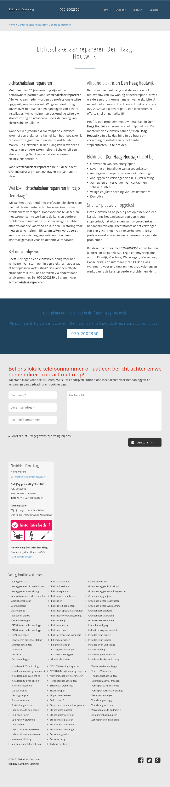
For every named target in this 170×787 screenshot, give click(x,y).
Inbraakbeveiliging (98, 625)
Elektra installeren (60, 586)
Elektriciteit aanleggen (63, 605)
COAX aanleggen (20, 634)
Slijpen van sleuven (60, 695)
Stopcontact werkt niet (62, 714)
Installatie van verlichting (101, 644)
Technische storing (60, 743)
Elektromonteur (59, 625)
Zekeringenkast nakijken (104, 714)
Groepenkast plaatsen (100, 610)
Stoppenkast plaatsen (61, 719)
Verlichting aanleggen (102, 700)
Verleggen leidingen (102, 695)
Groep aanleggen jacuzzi (101, 596)
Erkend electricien (60, 639)
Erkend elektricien (60, 644)
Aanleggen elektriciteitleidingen (28, 586)
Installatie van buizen (99, 634)
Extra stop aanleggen (62, 654)
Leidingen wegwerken (23, 719)
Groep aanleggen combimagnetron (107, 591)
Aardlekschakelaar (21, 600)
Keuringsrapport (20, 695)
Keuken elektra (19, 690)
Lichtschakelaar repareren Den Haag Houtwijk (44, 24)
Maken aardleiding (21, 739)
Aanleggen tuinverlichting (25, 591)
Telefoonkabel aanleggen (104, 666)
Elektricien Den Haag (21, 9)
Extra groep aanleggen (63, 649)
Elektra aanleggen (20, 659)
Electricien (16, 654)
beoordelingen (22, 556)
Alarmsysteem (18, 605)
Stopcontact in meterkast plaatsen (68, 705)
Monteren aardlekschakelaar (26, 743)
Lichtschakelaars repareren (25, 734)
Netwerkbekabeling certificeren (66, 675)
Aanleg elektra (19, 581)
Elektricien (56, 600)
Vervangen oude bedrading (106, 709)
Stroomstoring (57, 739)
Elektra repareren (60, 591)
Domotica (16, 649)
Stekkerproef (57, 700)
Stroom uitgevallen (60, 734)
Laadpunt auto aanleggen (25, 709)
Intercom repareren (21, 685)
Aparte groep (18, 610)
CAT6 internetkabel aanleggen (27, 630)
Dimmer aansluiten (21, 644)
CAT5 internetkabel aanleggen (27, 625)
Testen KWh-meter (101, 671)
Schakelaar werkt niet (61, 685)
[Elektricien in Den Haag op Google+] (158, 760)
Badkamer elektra (20, 615)
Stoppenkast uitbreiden (62, 724)
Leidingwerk (17, 724)
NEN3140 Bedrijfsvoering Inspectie (68, 671)
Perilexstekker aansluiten (63, 680)
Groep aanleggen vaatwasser (103, 600)
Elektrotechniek (59, 630)
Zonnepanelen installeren (105, 719)
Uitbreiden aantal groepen (105, 680)
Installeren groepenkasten (102, 654)
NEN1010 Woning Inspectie (64, 666)
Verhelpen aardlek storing (105, 685)
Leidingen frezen (20, 714)
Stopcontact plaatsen (61, 709)
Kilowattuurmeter (20, 700)
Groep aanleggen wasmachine (104, 605)
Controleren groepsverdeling (26, 639)
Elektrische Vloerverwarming (66, 615)
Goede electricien (60, 659)
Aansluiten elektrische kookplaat (28, 596)
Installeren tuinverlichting (25, 680)
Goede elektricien (97, 581)
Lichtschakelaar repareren (25, 729)
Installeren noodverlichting (25, 675)
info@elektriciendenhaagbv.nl (30, 476)
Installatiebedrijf (97, 649)
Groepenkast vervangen (101, 620)
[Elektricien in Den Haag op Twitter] (150, 760)
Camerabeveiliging (21, 620)
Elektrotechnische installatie (66, 634)
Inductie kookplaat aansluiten (104, 630)
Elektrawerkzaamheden (63, 596)
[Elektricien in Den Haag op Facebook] (141, 760)
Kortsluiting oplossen (22, 705)
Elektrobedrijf (58, 620)
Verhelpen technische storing (107, 690)
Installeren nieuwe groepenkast (28, 671)
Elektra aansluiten (60, 581)
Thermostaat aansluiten (104, 675)
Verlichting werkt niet (102, 705)
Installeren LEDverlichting (25, 666)
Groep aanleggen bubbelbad (103, 586)
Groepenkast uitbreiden (101, 615)
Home (12, 24)
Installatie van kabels (99, 639)
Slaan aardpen (57, 690)
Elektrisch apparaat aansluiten (67, 610)
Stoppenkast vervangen (62, 729)
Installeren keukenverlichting (103, 659)
